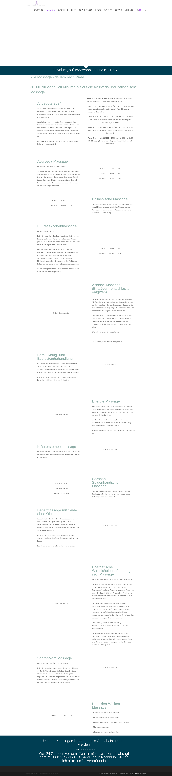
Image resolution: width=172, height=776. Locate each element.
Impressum (115, 774)
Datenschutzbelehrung (126, 774)
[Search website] (145, 10)
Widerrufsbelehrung (140, 774)
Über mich (102, 774)
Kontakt (108, 774)
